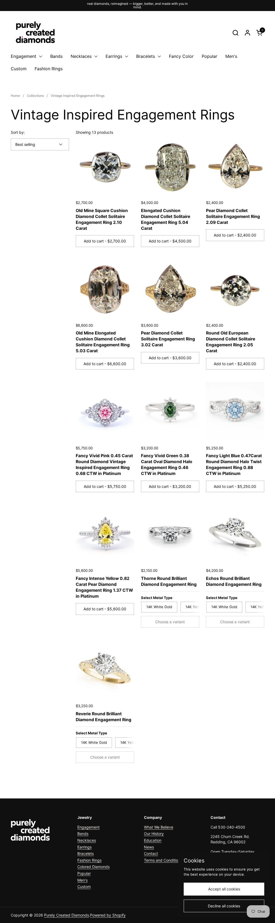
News (149, 847)
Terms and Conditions (163, 860)
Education (152, 840)
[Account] (247, 32)
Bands (82, 833)
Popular (84, 873)
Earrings (84, 847)
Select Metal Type (156, 598)
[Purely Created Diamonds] (35, 32)
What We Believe (158, 827)
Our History (154, 833)
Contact (151, 853)
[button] (235, 32)
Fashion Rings (89, 860)
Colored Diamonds (93, 866)
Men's (82, 880)
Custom (84, 886)
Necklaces (86, 840)
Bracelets (85, 853)
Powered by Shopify (108, 915)
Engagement (88, 827)
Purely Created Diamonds (66, 915)
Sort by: (18, 132)
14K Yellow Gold (199, 607)
